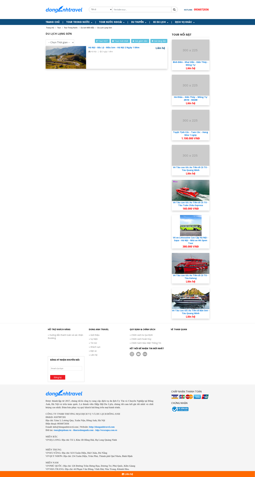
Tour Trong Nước (78, 21)
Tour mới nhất (121, 41)
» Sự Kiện (93, 339)
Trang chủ (52, 21)
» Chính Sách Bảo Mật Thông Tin (145, 343)
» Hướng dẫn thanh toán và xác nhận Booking (65, 336)
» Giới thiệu (94, 335)
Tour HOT (103, 41)
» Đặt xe (93, 350)
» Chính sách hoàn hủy (140, 339)
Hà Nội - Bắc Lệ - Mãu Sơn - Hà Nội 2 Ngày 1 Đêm (113, 47)
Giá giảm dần (141, 41)
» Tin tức (93, 343)
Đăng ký (58, 377)
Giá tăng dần (159, 41)
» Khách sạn (94, 347)
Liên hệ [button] (128, 474)
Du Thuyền (137, 21)
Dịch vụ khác (183, 21)
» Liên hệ (93, 354)
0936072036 (201, 9)
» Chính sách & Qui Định (141, 335)
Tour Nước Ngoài (110, 21)
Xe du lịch (159, 21)
